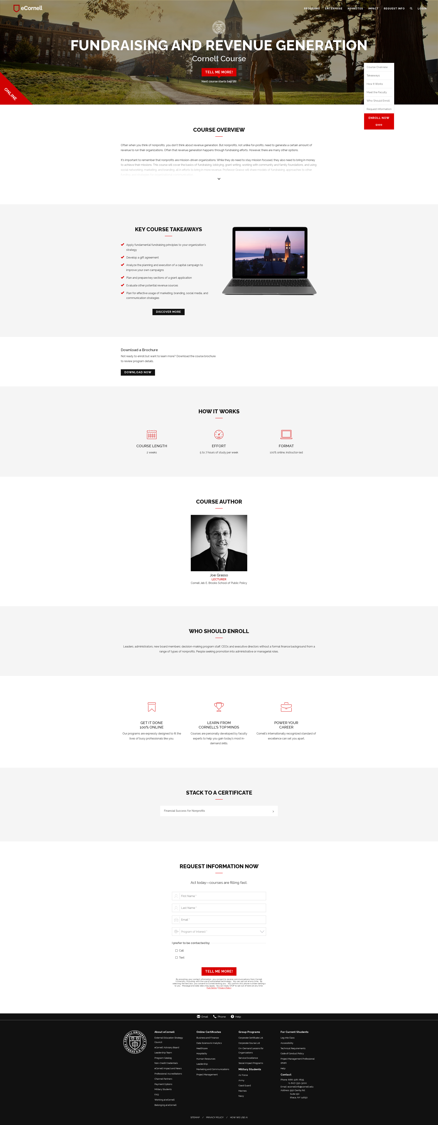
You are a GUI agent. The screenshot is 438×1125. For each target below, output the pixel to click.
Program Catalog (163, 1058)
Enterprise (334, 8)
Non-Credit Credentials (166, 1063)
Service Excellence (248, 1058)
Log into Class (287, 1037)
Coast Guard (245, 1085)
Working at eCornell (164, 1099)
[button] (411, 8)
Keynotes (355, 8)
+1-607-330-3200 (297, 1083)
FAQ (156, 1094)
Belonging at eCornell (165, 1105)
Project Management (207, 1074)
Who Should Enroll (378, 100)
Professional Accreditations (168, 1073)
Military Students (163, 1089)
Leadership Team (163, 1052)
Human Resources (205, 1059)
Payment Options (163, 1084)
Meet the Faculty (377, 92)
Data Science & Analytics (209, 1043)
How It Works (375, 83)
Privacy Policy (224, 988)
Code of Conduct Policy (292, 1053)
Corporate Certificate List (251, 1037)
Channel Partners (163, 1079)
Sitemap (195, 1117)
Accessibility (287, 1043)
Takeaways (373, 75)
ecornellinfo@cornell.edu (300, 1086)
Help (283, 1068)
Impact (373, 8)
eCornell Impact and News (168, 1068)
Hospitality (201, 1053)
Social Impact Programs (251, 1063)
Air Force (243, 1075)
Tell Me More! (219, 971)
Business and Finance (207, 1037)
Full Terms (212, 988)
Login (422, 8)
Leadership (202, 1064)
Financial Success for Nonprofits (184, 810)
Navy (241, 1096)
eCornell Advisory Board (166, 1047)
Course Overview (377, 67)
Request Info (394, 8)
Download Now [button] (137, 372)
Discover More (168, 311)
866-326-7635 (296, 1079)
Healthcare (202, 1048)
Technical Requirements (293, 1048)
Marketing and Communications (212, 1069)
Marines (243, 1091)
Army (241, 1080)
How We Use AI (239, 1117)
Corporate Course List (249, 1043)
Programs (312, 8)
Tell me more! (219, 72)
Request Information (379, 109)
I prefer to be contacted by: (191, 943)
